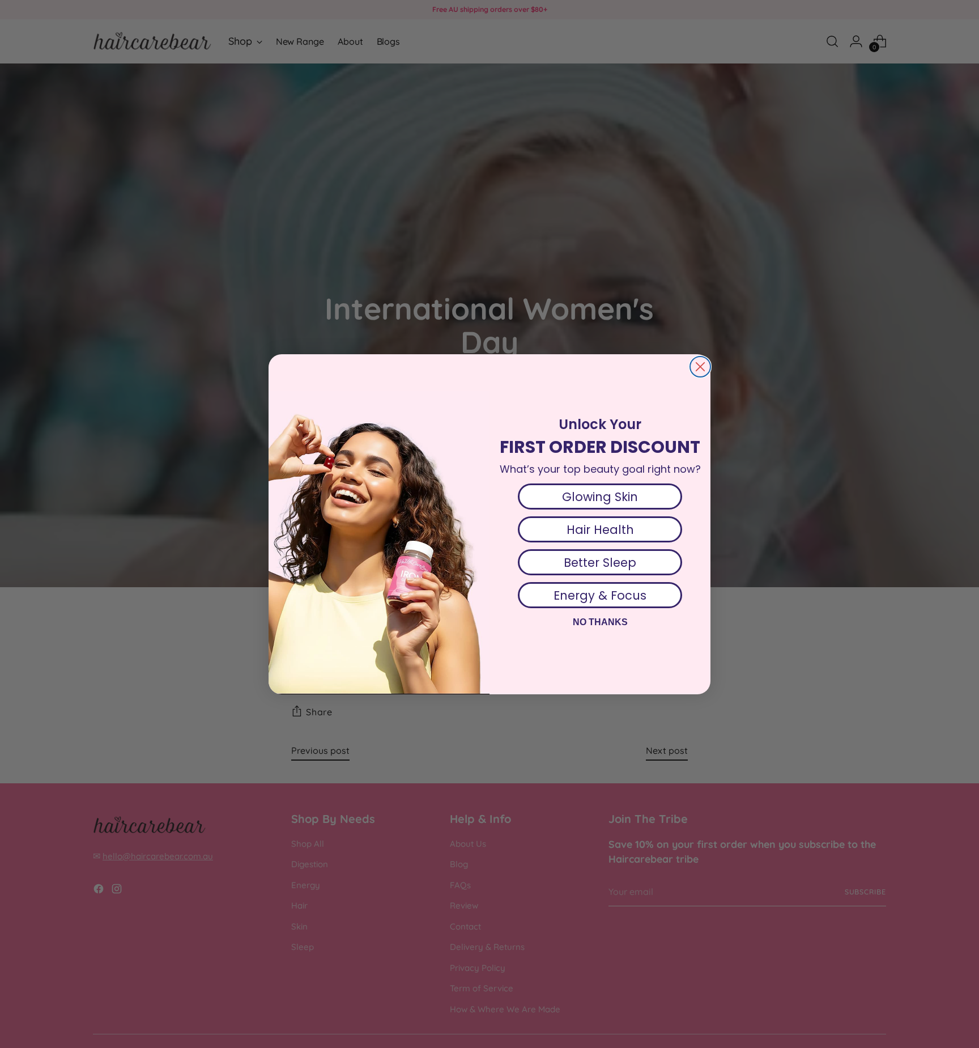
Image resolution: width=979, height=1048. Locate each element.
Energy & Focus (600, 595)
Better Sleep (600, 562)
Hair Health (600, 529)
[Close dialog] (700, 367)
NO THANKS (600, 622)
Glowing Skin (600, 497)
